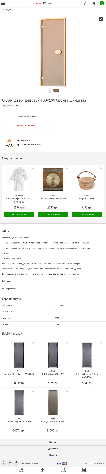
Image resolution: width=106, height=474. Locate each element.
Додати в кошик (19, 214)
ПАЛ (29, 141)
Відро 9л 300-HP (87, 199)
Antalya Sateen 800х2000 (53, 422)
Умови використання (30, 463)
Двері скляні (10, 289)
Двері (9, 10)
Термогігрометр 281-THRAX (53, 199)
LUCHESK (100, 463)
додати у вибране (28, 126)
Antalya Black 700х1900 (53, 374)
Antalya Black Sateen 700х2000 (19, 374)
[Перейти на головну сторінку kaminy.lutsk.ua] (44, 3)
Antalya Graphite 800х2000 (19, 422)
